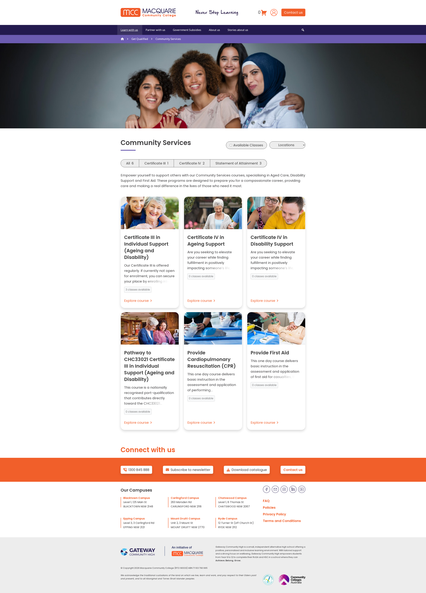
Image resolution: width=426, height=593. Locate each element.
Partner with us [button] (155, 30)
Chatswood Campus (232, 498)
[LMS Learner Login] (273, 12)
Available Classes (248, 145)
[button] (302, 29)
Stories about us (238, 30)
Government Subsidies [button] (187, 30)
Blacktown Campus (136, 498)
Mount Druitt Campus (185, 518)
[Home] (122, 39)
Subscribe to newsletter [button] (190, 469)
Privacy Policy (274, 514)
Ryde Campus (227, 518)
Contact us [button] (293, 12)
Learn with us (129, 30)
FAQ (266, 501)
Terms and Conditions (282, 521)
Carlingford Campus (185, 498)
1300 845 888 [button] (138, 469)
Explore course (136, 300)
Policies (269, 507)
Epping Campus (134, 518)
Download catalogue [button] (249, 469)
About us (214, 30)
